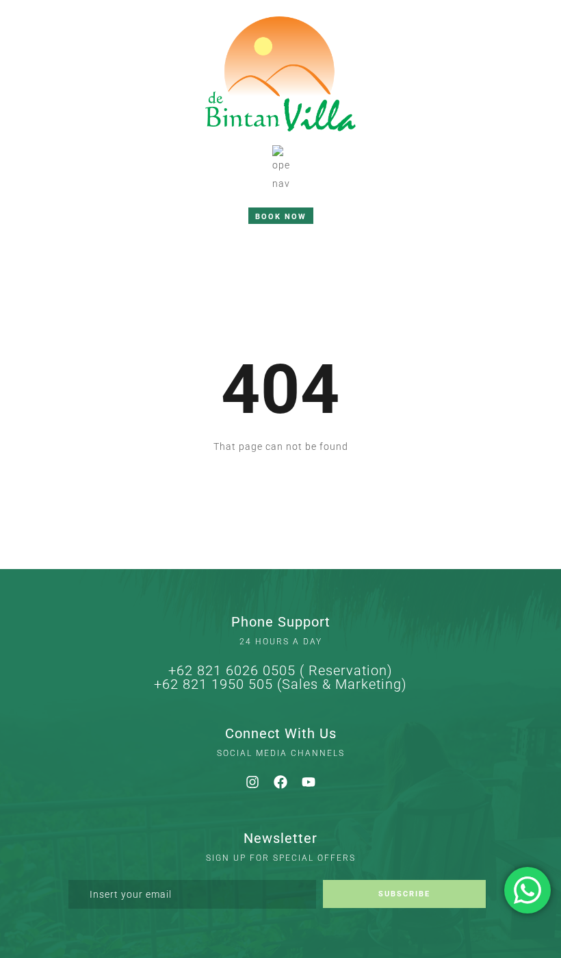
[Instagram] (252, 782)
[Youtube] (308, 782)
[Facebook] (280, 782)
